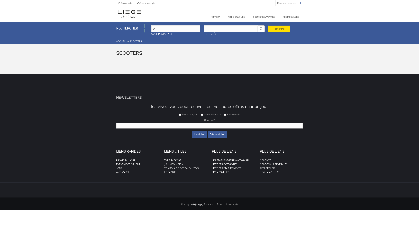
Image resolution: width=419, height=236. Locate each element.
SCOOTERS (136, 41)
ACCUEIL (121, 41)
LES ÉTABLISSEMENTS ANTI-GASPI (230, 160)
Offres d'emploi (212, 114)
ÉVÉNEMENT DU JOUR (128, 164)
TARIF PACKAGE (172, 160)
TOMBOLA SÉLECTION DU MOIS (181, 168)
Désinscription (217, 134)
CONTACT (265, 160)
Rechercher (279, 29)
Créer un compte (147, 3)
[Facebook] (300, 3)
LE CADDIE (170, 172)
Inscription (199, 134)
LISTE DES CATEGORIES (224, 164)
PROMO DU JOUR (125, 160)
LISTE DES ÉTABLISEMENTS (226, 168)
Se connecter (126, 3)
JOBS (119, 168)
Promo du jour (190, 114)
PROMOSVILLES (291, 17)
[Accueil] (129, 14)
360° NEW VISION (173, 164)
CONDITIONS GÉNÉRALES (273, 164)
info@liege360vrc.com (203, 204)
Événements (233, 114)
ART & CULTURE (236, 17)
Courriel (209, 120)
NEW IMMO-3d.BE (269, 172)
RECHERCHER (267, 168)
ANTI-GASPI (122, 172)
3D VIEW (215, 17)
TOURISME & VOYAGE (264, 17)
